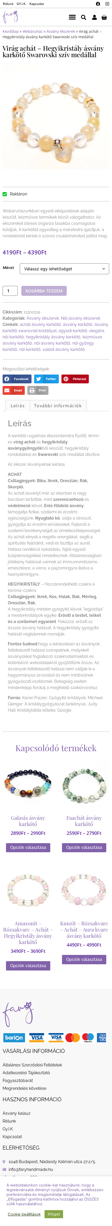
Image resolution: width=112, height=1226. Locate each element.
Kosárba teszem (44, 290)
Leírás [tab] (18, 406)
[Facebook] (98, 4)
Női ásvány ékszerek (80, 318)
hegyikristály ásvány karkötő (53, 337)
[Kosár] (104, 17)
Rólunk (8, 4)
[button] (72, 17)
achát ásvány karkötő (40, 324)
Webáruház (33, 31)
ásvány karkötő (77, 324)
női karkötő (30, 349)
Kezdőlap (11, 31)
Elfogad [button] (54, 1214)
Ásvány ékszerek (61, 31)
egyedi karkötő (73, 330)
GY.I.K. (21, 4)
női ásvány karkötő (52, 343)
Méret (8, 268)
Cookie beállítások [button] (24, 1214)
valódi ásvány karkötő (64, 349)
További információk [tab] (58, 406)
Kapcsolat (36, 4)
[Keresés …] (83, 17)
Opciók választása (28, 847)
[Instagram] (107, 4)
